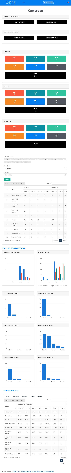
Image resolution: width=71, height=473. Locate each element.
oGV (32, 191)
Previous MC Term (15, 162)
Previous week (20, 159)
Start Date (7, 166)
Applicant (7, 396)
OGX (25, 191)
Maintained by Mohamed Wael (45, 471)
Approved (24, 396)
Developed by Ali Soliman (30, 471)
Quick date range (8, 156)
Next (64, 240)
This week (12, 159)
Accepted (16, 396)
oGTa (39, 191)
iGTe (40, 408)
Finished (39, 396)
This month (28, 159)
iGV (60, 191)
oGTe (46, 191)
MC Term (63, 159)
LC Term (7, 162)
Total (53, 191)
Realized (32, 396)
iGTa (66, 191)
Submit (7, 179)
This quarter (46, 159)
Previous (56, 240)
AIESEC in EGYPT (18, 471)
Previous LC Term (26, 162)
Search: (49, 183)
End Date (6, 172)
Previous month (37, 159)
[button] (24, 3)
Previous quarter (55, 159)
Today (6, 159)
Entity (13, 189)
